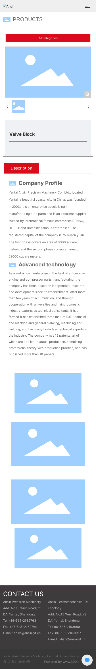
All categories (48, 38)
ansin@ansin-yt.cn (27, 633)
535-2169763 (26, 620)
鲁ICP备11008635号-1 (18, 661)
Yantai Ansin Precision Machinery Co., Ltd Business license (41, 656)
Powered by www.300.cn (62, 661)
